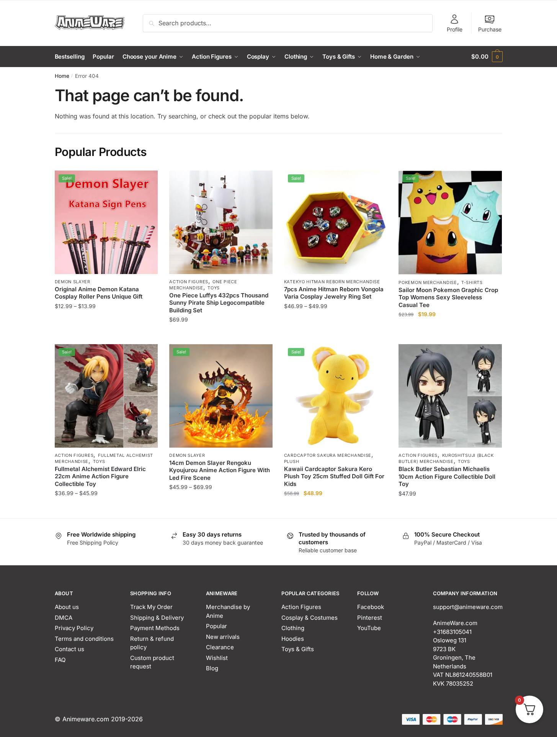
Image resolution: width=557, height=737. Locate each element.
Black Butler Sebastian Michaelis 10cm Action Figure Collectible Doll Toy (447, 476)
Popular (216, 626)
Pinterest (369, 617)
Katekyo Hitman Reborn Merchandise (332, 281)
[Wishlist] (146, 182)
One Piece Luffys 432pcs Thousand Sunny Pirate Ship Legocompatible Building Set (218, 303)
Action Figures (188, 281)
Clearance (220, 647)
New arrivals (223, 636)
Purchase (489, 29)
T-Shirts (472, 282)
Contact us (69, 649)
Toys (213, 288)
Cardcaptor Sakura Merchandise (327, 455)
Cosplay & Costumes (309, 617)
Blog (212, 668)
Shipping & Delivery (157, 617)
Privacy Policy (74, 628)
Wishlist (217, 657)
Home (62, 76)
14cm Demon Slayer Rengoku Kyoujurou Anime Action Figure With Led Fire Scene (219, 470)
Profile (454, 29)
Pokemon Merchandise (428, 282)
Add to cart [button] (335, 509)
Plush (291, 461)
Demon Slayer (72, 281)
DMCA (63, 617)
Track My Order (151, 607)
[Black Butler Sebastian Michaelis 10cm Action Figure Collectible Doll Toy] (450, 396)
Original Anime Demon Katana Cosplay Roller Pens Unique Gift (98, 293)
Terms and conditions (84, 638)
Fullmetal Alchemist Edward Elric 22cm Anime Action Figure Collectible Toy (100, 476)
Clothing (292, 628)
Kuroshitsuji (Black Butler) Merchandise (446, 458)
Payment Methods (155, 628)
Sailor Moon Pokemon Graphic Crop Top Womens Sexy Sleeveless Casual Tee (448, 297)
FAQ (60, 659)
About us (67, 607)
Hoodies (292, 638)
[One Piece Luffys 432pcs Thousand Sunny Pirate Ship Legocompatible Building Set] (221, 222)
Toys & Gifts (297, 649)
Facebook (370, 607)
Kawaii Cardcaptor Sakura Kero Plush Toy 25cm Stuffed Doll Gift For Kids (334, 476)
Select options (106, 335)
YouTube (369, 628)
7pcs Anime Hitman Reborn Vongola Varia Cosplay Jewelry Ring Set (334, 293)
